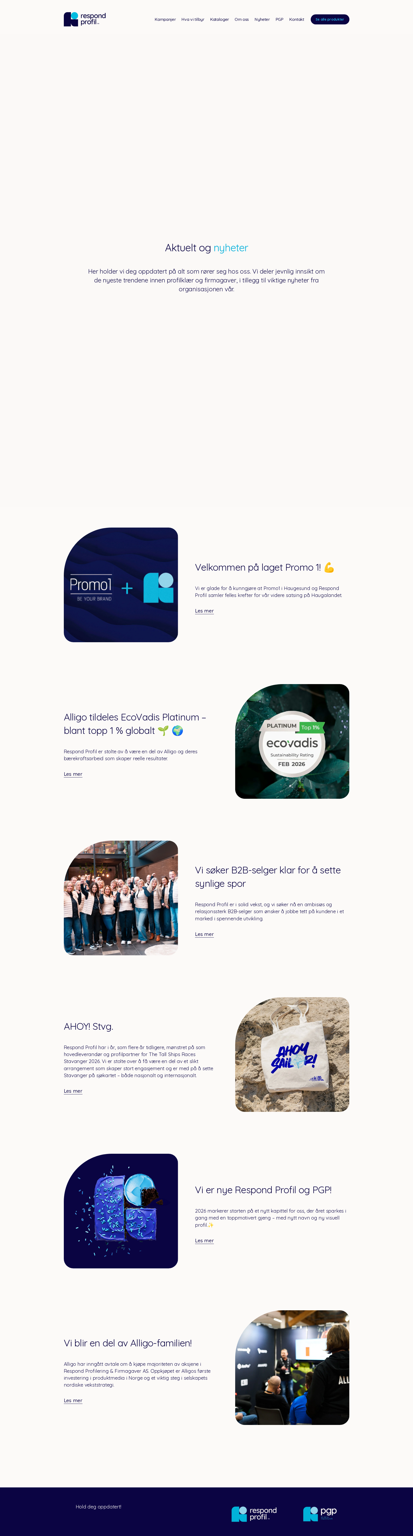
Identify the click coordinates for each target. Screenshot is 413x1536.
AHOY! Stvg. (88, 1026)
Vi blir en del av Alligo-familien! (128, 1343)
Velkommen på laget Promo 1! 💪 (265, 567)
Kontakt (296, 19)
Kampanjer (165, 19)
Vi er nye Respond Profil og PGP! (263, 1190)
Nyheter (262, 19)
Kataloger (219, 19)
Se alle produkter (330, 19)
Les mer (204, 611)
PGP (279, 19)
